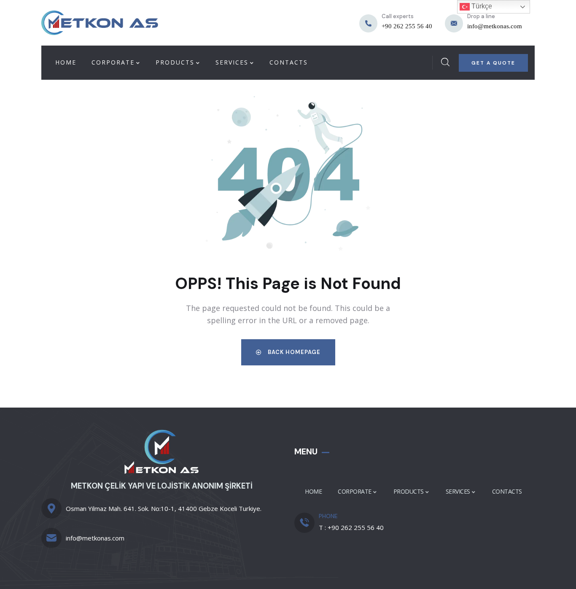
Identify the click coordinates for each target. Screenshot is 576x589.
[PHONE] (304, 523)
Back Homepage (293, 352)
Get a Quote (493, 62)
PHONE (328, 516)
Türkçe (481, 6)
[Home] (99, 23)
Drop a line (481, 16)
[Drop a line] (454, 23)
